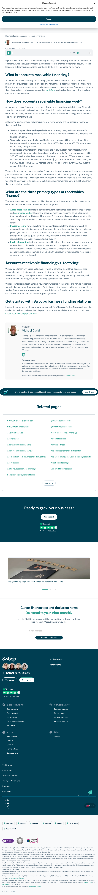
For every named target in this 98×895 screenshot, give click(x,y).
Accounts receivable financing (64, 433)
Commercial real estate (15, 721)
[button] (94, 3)
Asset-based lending (59, 463)
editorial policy (71, 376)
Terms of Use (88, 882)
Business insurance (61, 709)
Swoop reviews (12, 753)
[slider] (41, 53)
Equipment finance (61, 717)
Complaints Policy (34, 887)
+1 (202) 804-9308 (16, 673)
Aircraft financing (58, 439)
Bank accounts (59, 713)
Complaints (6, 791)
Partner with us (12, 749)
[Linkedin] (23, 354)
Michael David (28, 42)
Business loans (11, 36)
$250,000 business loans (18, 427)
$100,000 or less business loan (20, 421)
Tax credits (11, 725)
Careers (10, 741)
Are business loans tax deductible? (66, 451)
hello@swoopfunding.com (16, 878)
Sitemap (57, 736)
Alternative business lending (19, 445)
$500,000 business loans (61, 427)
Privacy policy (7, 770)
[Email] (49, 631)
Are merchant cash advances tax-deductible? (26, 457)
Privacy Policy (53, 24)
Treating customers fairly (11, 781)
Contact (10, 745)
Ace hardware (13, 439)
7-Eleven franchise (15, 433)
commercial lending (23, 213)
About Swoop (12, 737)
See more (49, 483)
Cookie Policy (43, 24)
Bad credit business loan (61, 469)
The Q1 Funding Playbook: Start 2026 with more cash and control (35, 582)
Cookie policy (7, 765)
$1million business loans (61, 421)
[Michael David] (8, 42)
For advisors (55, 664)
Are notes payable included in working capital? (71, 457)
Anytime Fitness (58, 445)
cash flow (50, 90)
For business (55, 659)
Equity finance (12, 717)
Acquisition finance (61, 721)
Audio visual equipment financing (21, 469)
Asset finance (13, 463)
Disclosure (6, 786)
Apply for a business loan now (20, 451)
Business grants (12, 713)
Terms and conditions (9, 775)
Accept (49, 19)
